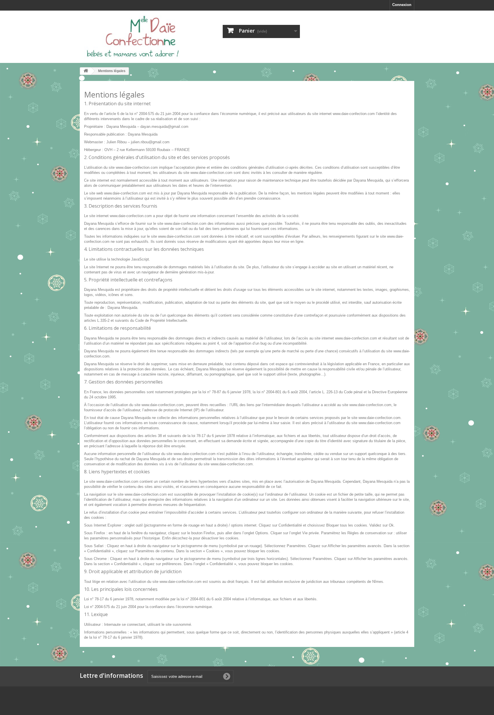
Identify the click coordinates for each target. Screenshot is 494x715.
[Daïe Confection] (133, 37)
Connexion (401, 5)
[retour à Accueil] (85, 71)
